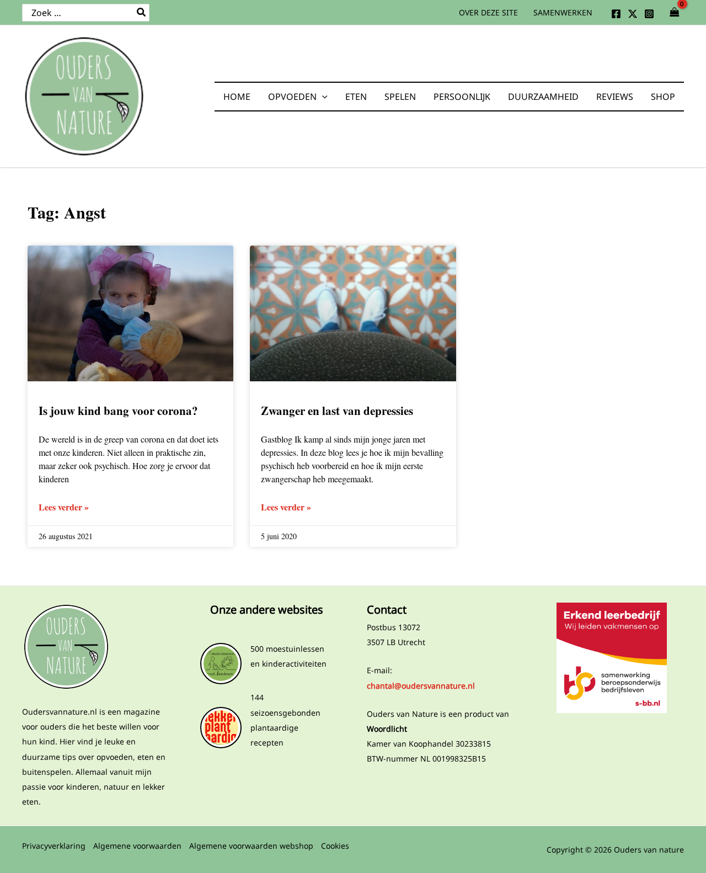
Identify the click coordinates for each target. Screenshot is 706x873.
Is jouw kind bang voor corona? (118, 410)
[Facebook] (616, 14)
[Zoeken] (142, 12)
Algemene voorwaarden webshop (251, 845)
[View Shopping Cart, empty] (674, 12)
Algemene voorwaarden (137, 845)
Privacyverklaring (53, 845)
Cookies (335, 845)
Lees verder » (64, 507)
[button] (322, 96)
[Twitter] (633, 14)
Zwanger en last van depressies (337, 410)
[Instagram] (649, 14)
